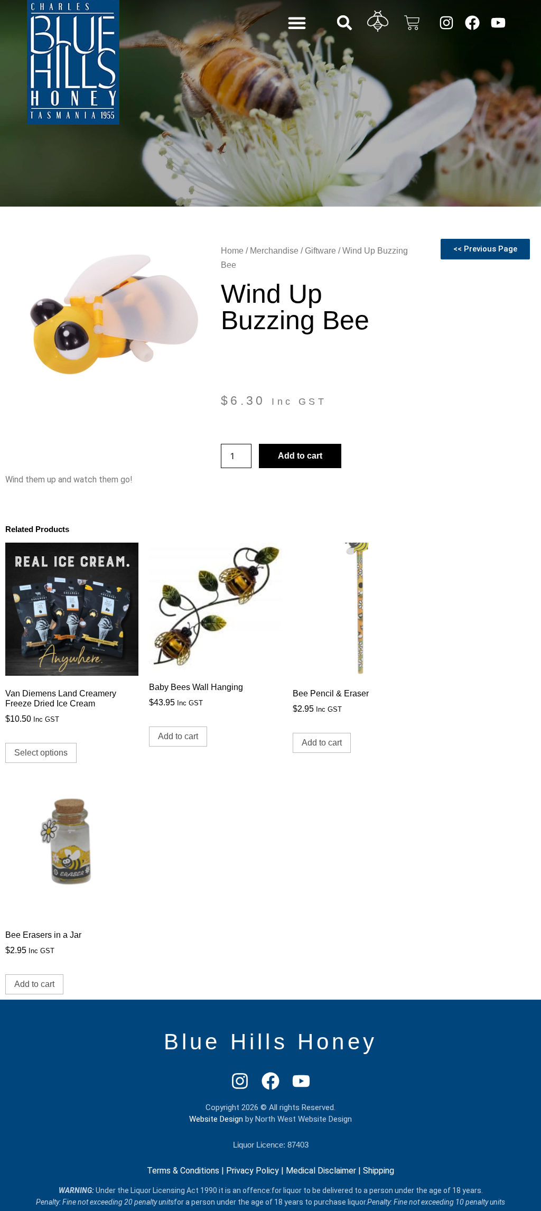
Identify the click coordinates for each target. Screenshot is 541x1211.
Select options (41, 752)
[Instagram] (446, 22)
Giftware (320, 250)
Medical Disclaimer (321, 1171)
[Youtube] (498, 22)
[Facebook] (472, 22)
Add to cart (300, 455)
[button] (297, 22)
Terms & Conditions (183, 1171)
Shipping (378, 1171)
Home (232, 250)
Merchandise (274, 250)
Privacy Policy (252, 1171)
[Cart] (412, 23)
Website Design (216, 1119)
